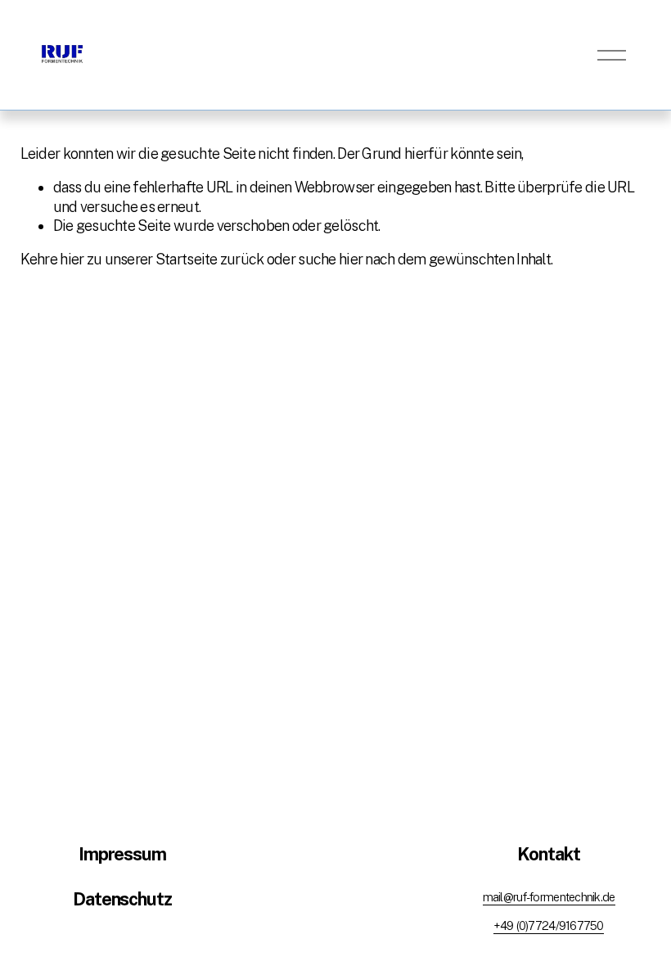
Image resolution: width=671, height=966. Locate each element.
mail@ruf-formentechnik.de (549, 897)
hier (71, 259)
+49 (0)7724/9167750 (548, 925)
